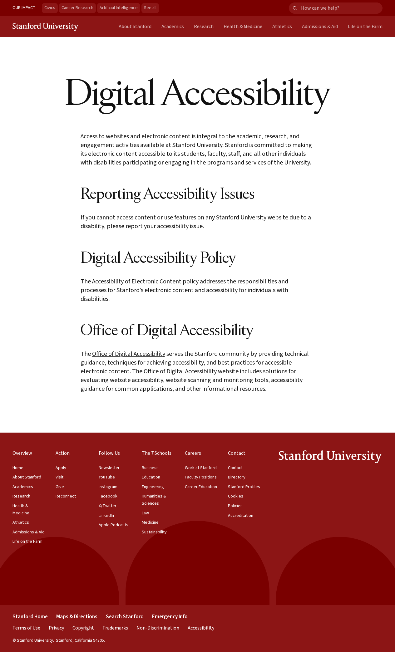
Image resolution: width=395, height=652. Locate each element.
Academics (172, 26)
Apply (61, 468)
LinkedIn (106, 515)
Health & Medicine (243, 26)
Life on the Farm (365, 26)
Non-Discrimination (157, 628)
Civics (49, 8)
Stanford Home (30, 616)
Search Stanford (125, 616)
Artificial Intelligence (119, 8)
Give (60, 487)
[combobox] (341, 8)
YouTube (107, 477)
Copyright (83, 628)
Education (151, 477)
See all (151, 7)
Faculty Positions (201, 477)
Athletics (282, 26)
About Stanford (135, 26)
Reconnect (66, 496)
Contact (235, 468)
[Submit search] (295, 8)
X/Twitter (107, 506)
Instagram (108, 487)
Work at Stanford (201, 468)
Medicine (150, 522)
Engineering (153, 487)
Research (204, 26)
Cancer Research (77, 8)
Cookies (235, 496)
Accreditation (240, 515)
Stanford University (45, 26)
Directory (236, 477)
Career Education (201, 487)
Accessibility (201, 628)
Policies (235, 506)
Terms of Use (26, 628)
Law (145, 513)
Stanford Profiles (244, 487)
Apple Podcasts (113, 525)
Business (150, 468)
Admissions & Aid (320, 26)
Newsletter (109, 468)
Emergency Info (170, 616)
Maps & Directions (76, 616)
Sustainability (154, 532)
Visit (59, 477)
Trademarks (115, 628)
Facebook (108, 496)
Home (17, 468)
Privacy (56, 628)
